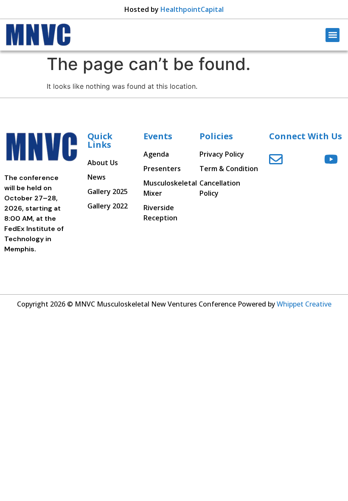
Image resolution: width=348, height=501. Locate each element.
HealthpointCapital (192, 9)
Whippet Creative (304, 304)
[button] (333, 35)
